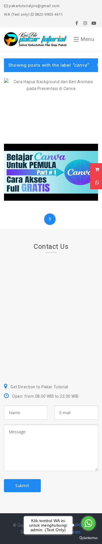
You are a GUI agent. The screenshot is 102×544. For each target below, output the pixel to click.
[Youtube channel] (94, 23)
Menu (87, 39)
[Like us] (77, 23)
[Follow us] (85, 23)
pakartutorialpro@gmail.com (34, 6)
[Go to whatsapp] (88, 523)
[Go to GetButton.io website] (88, 538)
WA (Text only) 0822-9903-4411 (33, 14)
